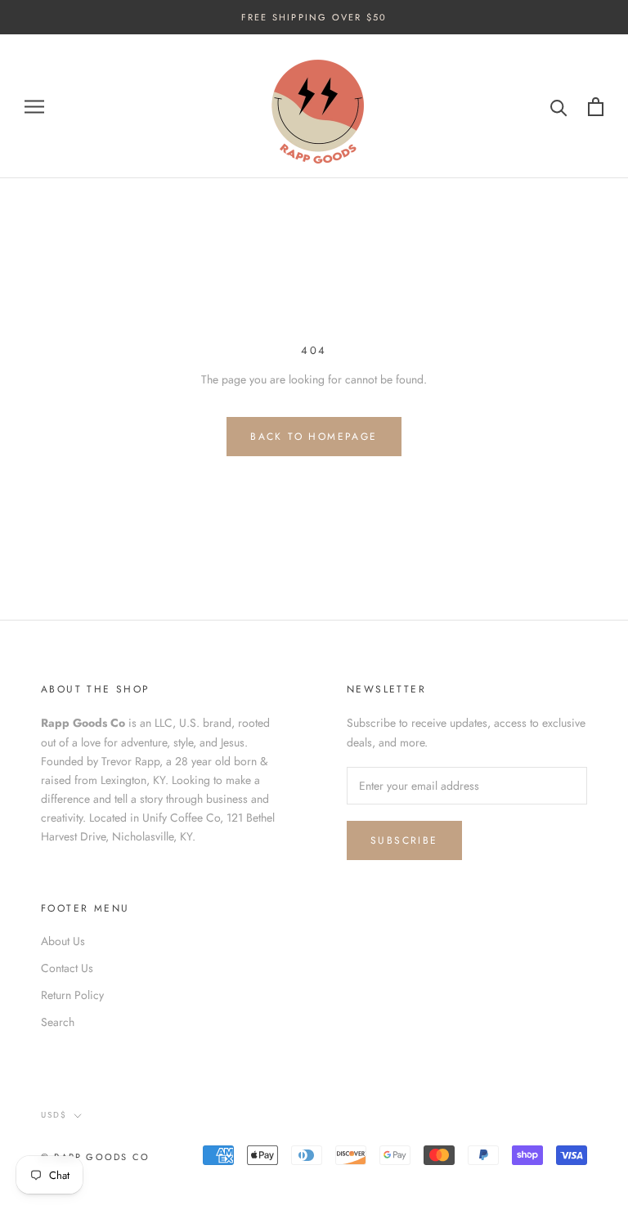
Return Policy (72, 995)
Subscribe (404, 840)
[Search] (558, 106)
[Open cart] (595, 106)
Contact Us (67, 968)
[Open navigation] (34, 107)
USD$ (54, 1115)
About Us (63, 941)
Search (57, 1022)
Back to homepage (313, 436)
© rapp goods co (95, 1156)
